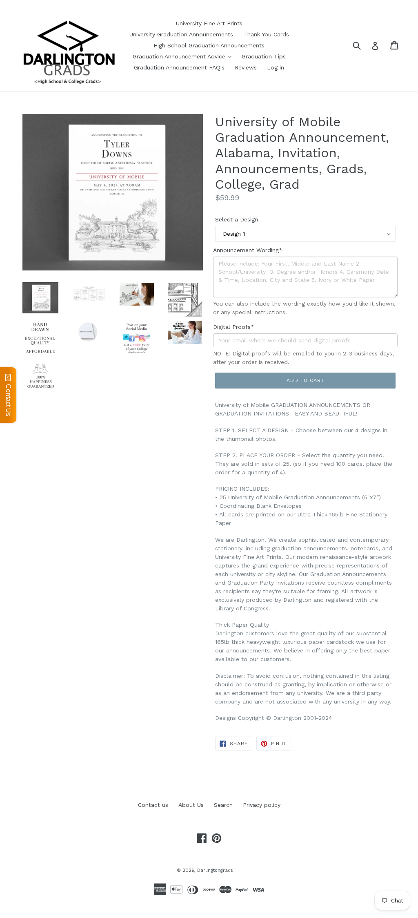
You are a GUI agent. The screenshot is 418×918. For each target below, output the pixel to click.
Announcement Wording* (247, 250)
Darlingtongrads (215, 870)
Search (223, 805)
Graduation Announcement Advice (180, 56)
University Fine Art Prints (209, 23)
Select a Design (236, 219)
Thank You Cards (266, 34)
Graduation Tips (264, 56)
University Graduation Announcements (181, 34)
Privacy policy (261, 805)
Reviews (246, 67)
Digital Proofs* (233, 327)
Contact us (153, 805)
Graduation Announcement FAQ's (179, 67)
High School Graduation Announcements (209, 45)
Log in (275, 67)
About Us (191, 805)
